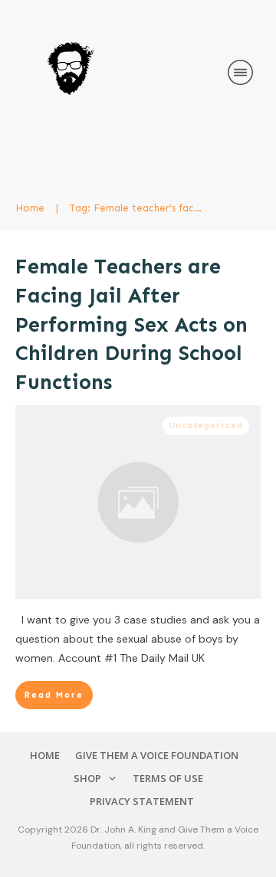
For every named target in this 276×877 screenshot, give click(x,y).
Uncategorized (206, 425)
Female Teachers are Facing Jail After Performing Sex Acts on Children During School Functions (131, 324)
